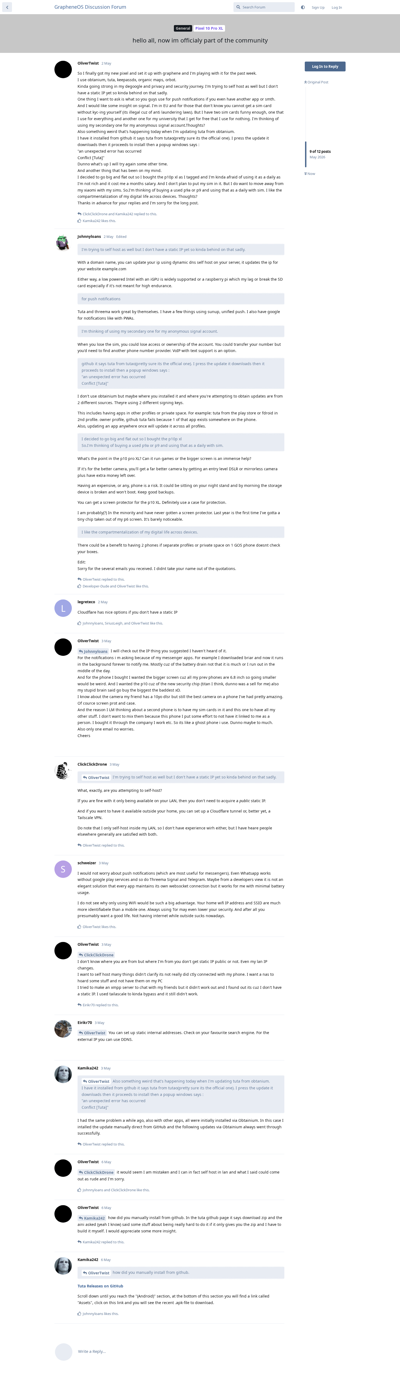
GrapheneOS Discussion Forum (90, 7)
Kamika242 (94, 1218)
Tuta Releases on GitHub (100, 1286)
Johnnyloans (95, 651)
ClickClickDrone (98, 954)
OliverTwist (98, 777)
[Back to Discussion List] (7, 7)
